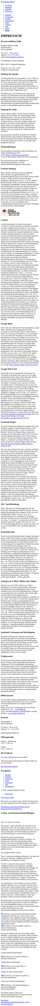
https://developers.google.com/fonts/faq (18, 414)
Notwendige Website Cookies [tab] (11, 853)
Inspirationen (9, 786)
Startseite (8, 777)
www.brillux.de (20, 709)
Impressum (8, 783)
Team (7, 781)
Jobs (6, 784)
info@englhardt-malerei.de (15, 57)
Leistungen (9, 779)
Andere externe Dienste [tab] (9, 930)
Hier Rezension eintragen (9, 766)
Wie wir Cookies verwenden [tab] (10, 822)
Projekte (8, 775)
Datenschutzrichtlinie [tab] (8, 989)
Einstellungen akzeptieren (9, 807)
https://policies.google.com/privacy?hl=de (24, 365)
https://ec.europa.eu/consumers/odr (17, 155)
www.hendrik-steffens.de (16, 713)
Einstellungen (17, 809)
